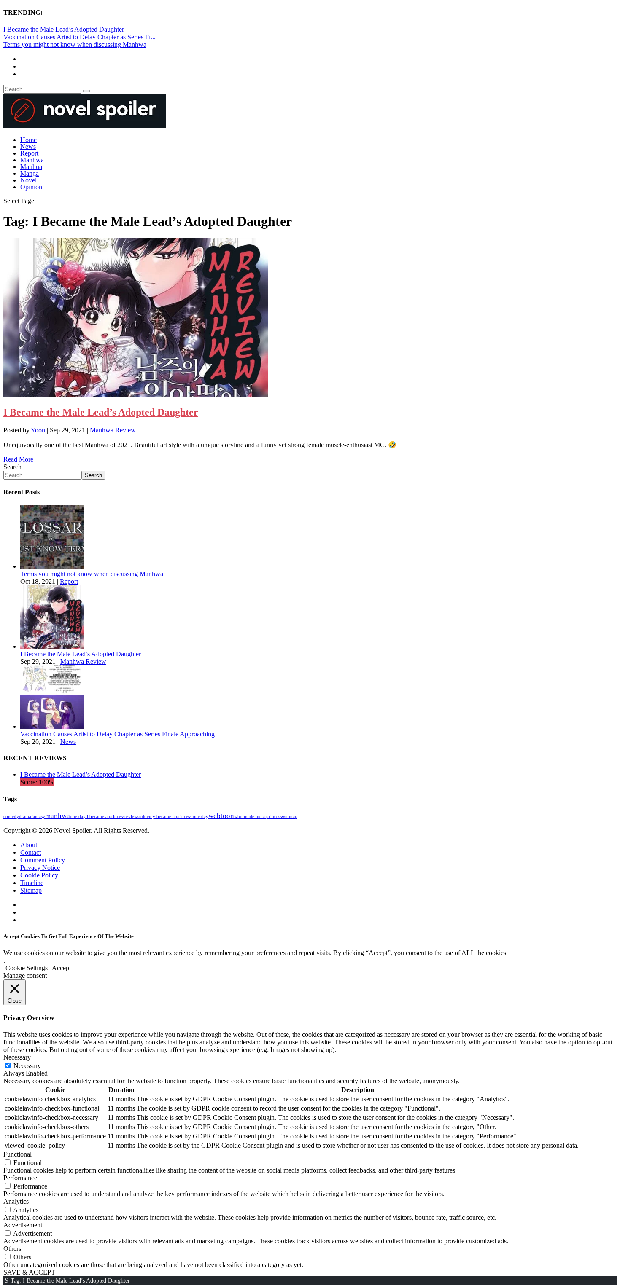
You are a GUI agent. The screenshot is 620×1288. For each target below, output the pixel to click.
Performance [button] (20, 1177)
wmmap (289, 816)
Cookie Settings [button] (26, 967)
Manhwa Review (113, 430)
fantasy (38, 816)
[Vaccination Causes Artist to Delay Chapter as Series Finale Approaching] (52, 726)
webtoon (221, 816)
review (130, 816)
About (28, 844)
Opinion (31, 187)
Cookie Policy (39, 875)
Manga (29, 173)
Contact (30, 852)
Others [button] (12, 1248)
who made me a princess (258, 816)
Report (29, 153)
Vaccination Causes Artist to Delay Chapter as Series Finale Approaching (117, 734)
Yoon (38, 430)
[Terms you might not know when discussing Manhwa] (52, 566)
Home (28, 139)
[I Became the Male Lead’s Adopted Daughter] (135, 394)
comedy (11, 816)
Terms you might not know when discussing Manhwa (74, 44)
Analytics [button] (16, 1201)
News (28, 146)
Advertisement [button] (22, 1225)
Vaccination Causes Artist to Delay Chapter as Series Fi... (79, 36)
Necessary (27, 1065)
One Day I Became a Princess (97, 816)
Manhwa (32, 160)
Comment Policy (42, 860)
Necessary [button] (17, 1057)
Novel (28, 180)
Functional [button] (17, 1154)
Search (12, 466)
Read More (18, 459)
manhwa (57, 816)
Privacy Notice (40, 867)
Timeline (31, 882)
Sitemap (31, 890)
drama (25, 816)
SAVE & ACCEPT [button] (29, 1272)
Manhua (31, 166)
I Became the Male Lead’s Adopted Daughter (63, 29)
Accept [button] (61, 967)
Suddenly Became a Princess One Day (172, 816)
